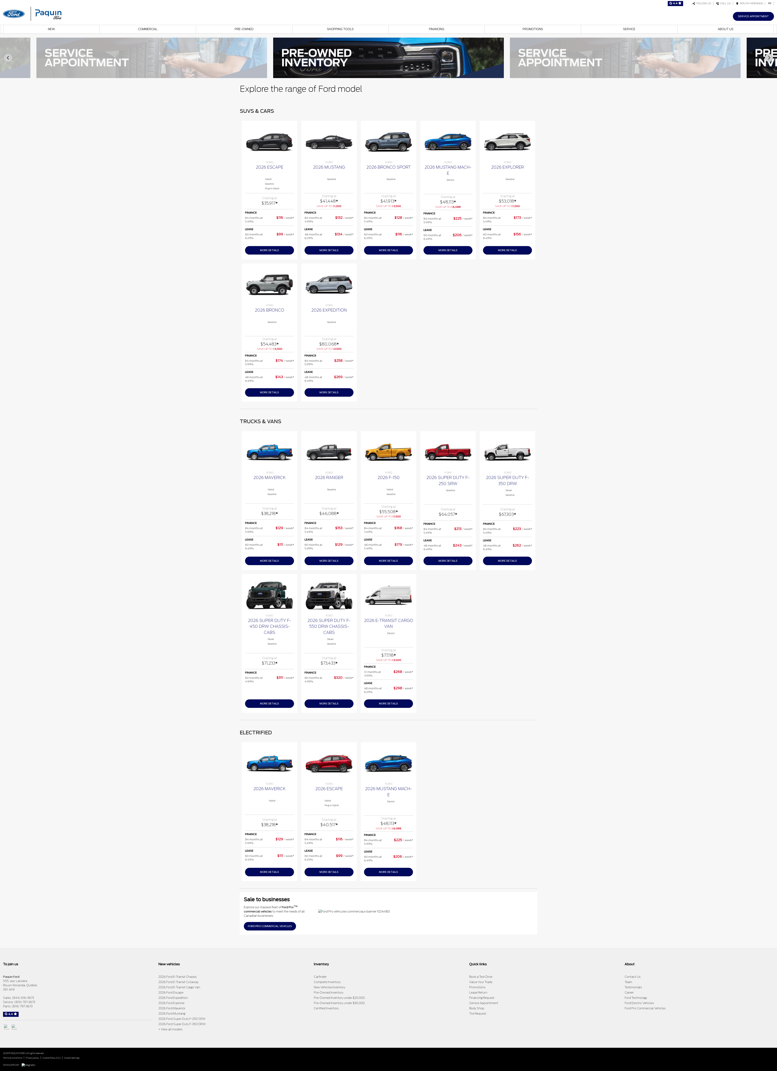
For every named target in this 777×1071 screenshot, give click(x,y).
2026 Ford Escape (170, 992)
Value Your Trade (480, 982)
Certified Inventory (326, 1008)
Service (629, 29)
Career (629, 992)
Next (769, 58)
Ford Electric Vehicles (639, 1003)
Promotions (533, 29)
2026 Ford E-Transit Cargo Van (179, 987)
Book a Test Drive (480, 976)
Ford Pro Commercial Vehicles (645, 1008)
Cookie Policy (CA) (51, 1058)
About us (725, 29)
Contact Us (632, 976)
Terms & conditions (12, 1058)
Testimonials (633, 987)
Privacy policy (32, 1058)
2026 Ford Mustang (171, 1013)
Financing (436, 29)
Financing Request (481, 997)
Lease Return (478, 992)
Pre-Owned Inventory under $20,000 (339, 997)
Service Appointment (753, 16)
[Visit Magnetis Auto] (29, 1064)
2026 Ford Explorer (171, 1003)
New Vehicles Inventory (329, 987)
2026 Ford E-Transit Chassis (177, 976)
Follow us (703, 3)
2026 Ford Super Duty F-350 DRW (182, 1024)
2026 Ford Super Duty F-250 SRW (181, 1018)
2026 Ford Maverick (171, 1008)
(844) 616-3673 (23, 997)
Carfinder (320, 976)
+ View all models (170, 1029)
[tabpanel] (269, 190)
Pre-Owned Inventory (328, 992)
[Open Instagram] (14, 1027)
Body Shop (476, 1008)
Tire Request (477, 1013)
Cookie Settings (72, 1058)
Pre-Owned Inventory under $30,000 (339, 1003)
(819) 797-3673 (24, 1002)
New (51, 29)
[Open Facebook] (6, 1027)
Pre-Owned (244, 29)
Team (628, 982)
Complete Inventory (327, 982)
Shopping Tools (340, 29)
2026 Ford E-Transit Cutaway (178, 982)
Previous (8, 58)
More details (269, 250)
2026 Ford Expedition (173, 997)
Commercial (147, 29)
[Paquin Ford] (32, 13)
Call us (725, 3)
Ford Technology (636, 997)
